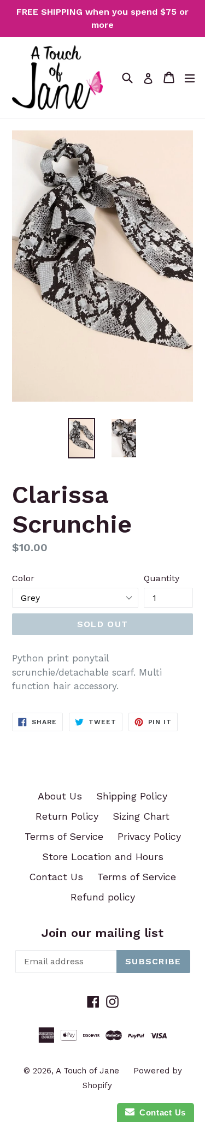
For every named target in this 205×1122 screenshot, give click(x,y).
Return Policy (67, 816)
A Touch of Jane (87, 1071)
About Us (60, 796)
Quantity (161, 578)
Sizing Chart (141, 816)
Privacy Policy (149, 836)
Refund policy (103, 897)
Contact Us (56, 876)
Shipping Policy (131, 796)
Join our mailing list (102, 933)
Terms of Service (64, 836)
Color (23, 578)
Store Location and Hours (102, 856)
